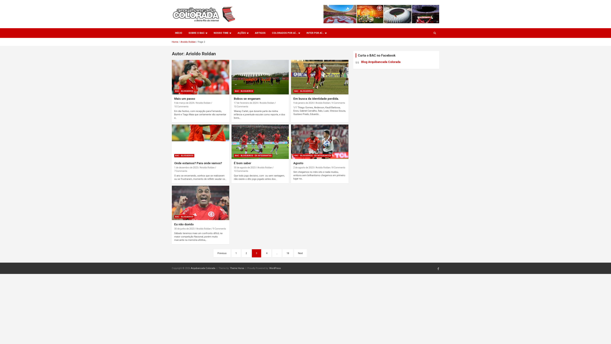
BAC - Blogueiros (184, 91)
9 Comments (219, 228)
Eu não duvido (184, 224)
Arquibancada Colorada (203, 268)
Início (178, 33)
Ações (242, 33)
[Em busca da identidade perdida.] (320, 77)
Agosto (298, 163)
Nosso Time (221, 33)
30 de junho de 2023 (184, 228)
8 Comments (338, 167)
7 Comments (180, 171)
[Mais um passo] (200, 77)
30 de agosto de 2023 (245, 167)
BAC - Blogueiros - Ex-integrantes (253, 155)
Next (300, 253)
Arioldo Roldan (203, 103)
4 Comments (338, 103)
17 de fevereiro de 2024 (246, 103)
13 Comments (241, 171)
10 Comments (181, 106)
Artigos (260, 33)
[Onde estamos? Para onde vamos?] (200, 141)
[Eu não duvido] (200, 203)
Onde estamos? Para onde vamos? (198, 163)
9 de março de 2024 (184, 103)
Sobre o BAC (197, 33)
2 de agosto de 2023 (303, 167)
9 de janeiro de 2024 (303, 103)
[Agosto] (320, 141)
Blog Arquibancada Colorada (380, 62)
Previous (222, 253)
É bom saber (242, 163)
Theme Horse (237, 268)
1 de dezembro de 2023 (186, 167)
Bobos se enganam (247, 98)
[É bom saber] (260, 141)
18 (288, 253)
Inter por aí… (315, 33)
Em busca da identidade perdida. (316, 98)
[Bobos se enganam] (260, 77)
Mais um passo (184, 98)
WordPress (275, 268)
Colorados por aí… (284, 33)
